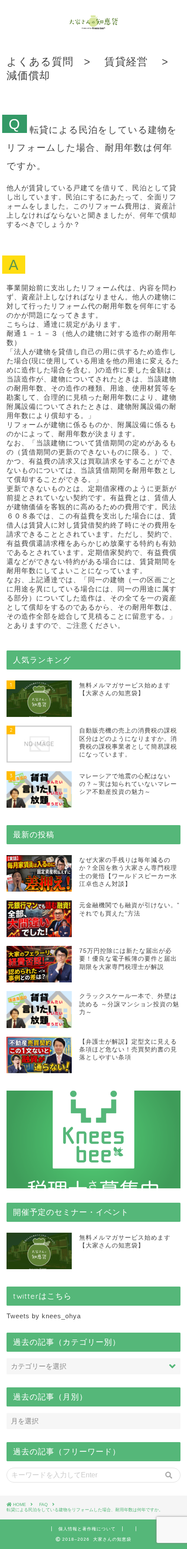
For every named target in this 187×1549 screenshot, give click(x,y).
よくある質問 (40, 61)
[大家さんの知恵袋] (93, 26)
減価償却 (28, 75)
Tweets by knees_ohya (44, 1316)
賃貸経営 (126, 61)
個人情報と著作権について (87, 1528)
